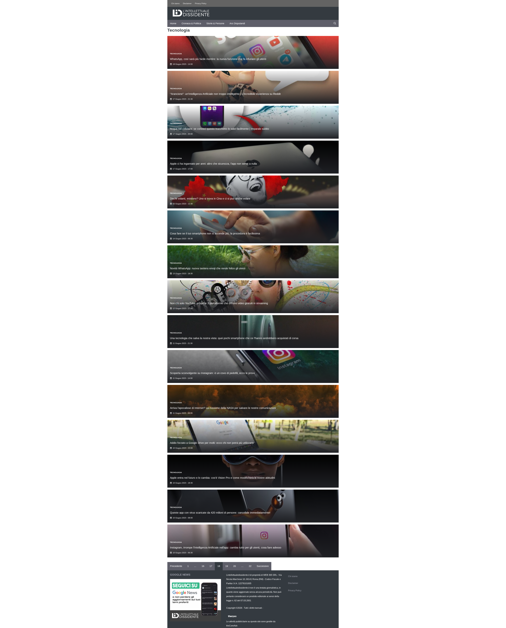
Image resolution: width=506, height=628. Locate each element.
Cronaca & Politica (191, 23)
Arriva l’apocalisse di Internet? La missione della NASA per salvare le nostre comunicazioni (223, 408)
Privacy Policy (200, 3)
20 (234, 566)
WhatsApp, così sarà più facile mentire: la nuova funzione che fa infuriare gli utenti (218, 59)
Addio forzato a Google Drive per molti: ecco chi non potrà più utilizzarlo (212, 442)
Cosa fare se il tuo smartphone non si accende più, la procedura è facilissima (215, 233)
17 (211, 566)
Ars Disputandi (237, 23)
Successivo (263, 566)
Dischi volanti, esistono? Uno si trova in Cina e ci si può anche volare (210, 198)
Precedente (176, 566)
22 (250, 566)
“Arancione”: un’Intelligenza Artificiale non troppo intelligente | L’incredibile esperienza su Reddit (225, 93)
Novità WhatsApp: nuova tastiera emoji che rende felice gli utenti (207, 268)
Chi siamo (175, 3)
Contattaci (268, 608)
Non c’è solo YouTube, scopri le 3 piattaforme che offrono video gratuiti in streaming (219, 303)
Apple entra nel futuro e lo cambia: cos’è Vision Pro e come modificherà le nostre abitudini (222, 477)
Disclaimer (187, 3)
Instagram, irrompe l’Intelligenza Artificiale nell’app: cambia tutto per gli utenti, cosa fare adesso (225, 547)
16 (203, 566)
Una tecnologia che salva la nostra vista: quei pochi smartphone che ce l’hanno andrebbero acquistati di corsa (234, 338)
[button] (335, 23)
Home (173, 23)
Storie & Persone (215, 23)
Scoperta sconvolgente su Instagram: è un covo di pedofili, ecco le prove (212, 373)
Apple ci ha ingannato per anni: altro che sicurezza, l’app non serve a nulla (213, 163)
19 (226, 566)
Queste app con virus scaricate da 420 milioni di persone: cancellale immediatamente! (220, 512)
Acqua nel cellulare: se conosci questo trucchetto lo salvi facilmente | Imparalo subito (219, 128)
